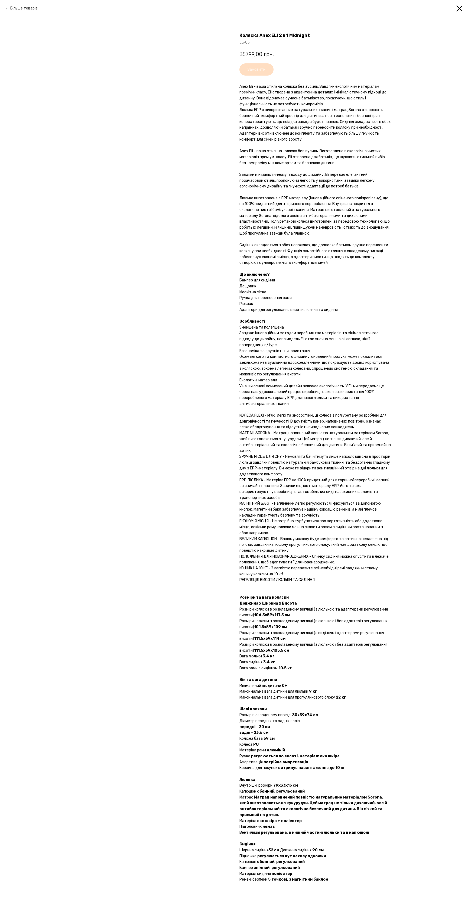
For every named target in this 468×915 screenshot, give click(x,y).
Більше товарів (24, 8)
